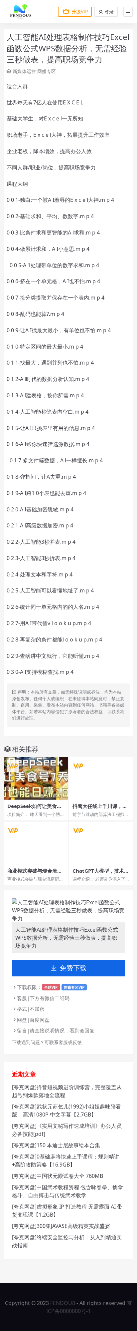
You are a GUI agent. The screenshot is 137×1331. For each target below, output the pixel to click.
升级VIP (79, 11)
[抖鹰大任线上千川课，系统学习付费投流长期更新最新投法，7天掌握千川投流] (101, 778)
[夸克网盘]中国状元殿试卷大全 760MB (57, 1176)
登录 (108, 12)
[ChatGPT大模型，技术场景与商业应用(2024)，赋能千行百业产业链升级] (101, 843)
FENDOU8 (62, 1303)
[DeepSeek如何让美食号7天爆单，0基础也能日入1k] (36, 778)
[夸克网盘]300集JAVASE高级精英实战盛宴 (61, 1226)
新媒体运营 (24, 71)
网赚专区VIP (74, 987)
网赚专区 (46, 71)
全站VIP (51, 987)
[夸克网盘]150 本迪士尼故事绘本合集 (56, 1145)
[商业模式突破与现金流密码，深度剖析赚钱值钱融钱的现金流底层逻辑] (36, 843)
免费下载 (73, 967)
